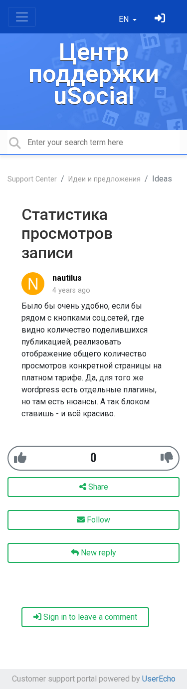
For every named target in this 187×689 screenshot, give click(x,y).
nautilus (67, 278)
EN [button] (125, 19)
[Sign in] (161, 19)
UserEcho (159, 679)
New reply (97, 552)
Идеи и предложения (104, 179)
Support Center (32, 179)
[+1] (20, 458)
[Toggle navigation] (22, 17)
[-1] (167, 458)
